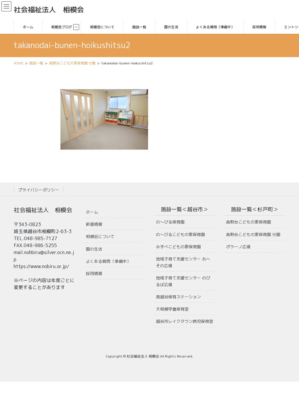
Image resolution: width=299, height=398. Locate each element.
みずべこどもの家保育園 (178, 246)
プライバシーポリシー (38, 190)
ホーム (92, 212)
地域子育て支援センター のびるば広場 (183, 281)
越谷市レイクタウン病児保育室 (184, 321)
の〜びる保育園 (170, 222)
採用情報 (94, 273)
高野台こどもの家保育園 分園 (253, 234)
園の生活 (94, 249)
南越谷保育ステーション (178, 297)
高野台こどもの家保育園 (248, 222)
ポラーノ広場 (238, 246)
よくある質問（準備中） (108, 261)
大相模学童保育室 (172, 309)
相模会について (100, 236)
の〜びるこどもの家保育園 (180, 234)
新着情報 (94, 224)
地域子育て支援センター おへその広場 (183, 262)
